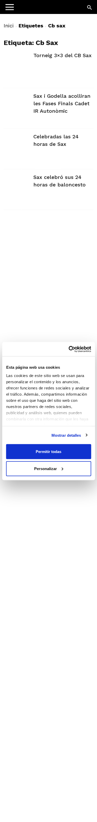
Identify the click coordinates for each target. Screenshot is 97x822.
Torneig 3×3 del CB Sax (62, 55)
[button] (90, 8)
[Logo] (36, 9)
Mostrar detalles (66, 435)
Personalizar (45, 468)
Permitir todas (48, 451)
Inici (9, 25)
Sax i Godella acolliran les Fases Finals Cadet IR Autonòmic (62, 103)
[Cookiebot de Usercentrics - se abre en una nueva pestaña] (69, 349)
